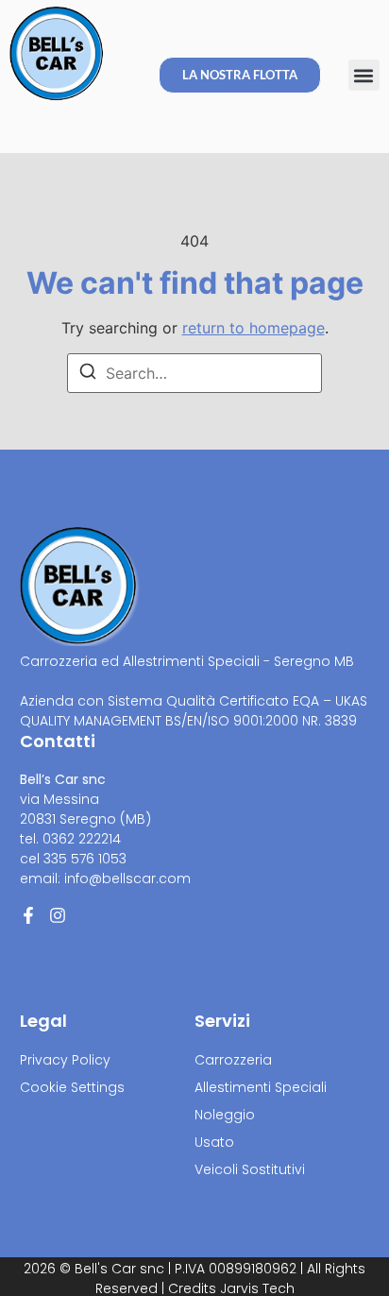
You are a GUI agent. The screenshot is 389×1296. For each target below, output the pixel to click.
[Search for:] (194, 373)
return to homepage (253, 327)
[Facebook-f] (28, 915)
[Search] (87, 374)
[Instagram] (57, 915)
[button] (364, 75)
